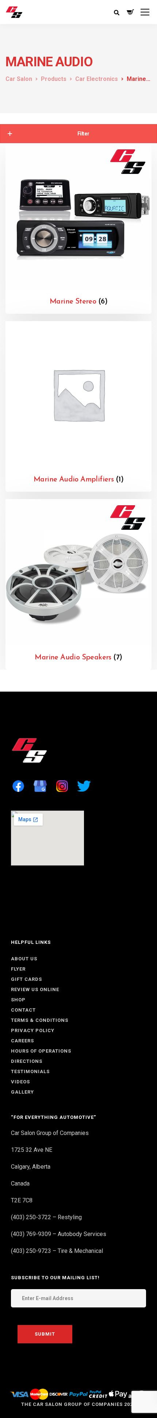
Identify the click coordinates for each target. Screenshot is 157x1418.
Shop (18, 999)
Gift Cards (26, 979)
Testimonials (30, 1071)
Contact (23, 1010)
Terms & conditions (39, 1020)
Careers (22, 1040)
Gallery (22, 1092)
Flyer (18, 969)
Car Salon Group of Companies (50, 1132)
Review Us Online (35, 989)
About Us (24, 958)
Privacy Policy (32, 1030)
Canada (20, 1183)
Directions (26, 1061)
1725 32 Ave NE (31, 1149)
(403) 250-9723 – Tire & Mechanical (57, 1250)
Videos (20, 1081)
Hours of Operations (41, 1051)
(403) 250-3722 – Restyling (46, 1217)
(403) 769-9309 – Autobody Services (58, 1234)
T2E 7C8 (21, 1200)
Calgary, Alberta (30, 1166)
